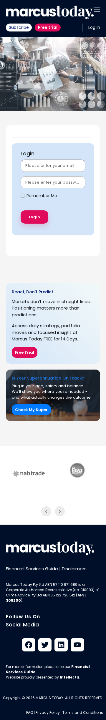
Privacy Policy (48, 712)
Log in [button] (94, 27)
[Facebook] (28, 644)
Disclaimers (74, 569)
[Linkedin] (61, 644)
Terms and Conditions (82, 712)
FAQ (29, 712)
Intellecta (69, 677)
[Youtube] (77, 644)
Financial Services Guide (32, 569)
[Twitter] (45, 644)
